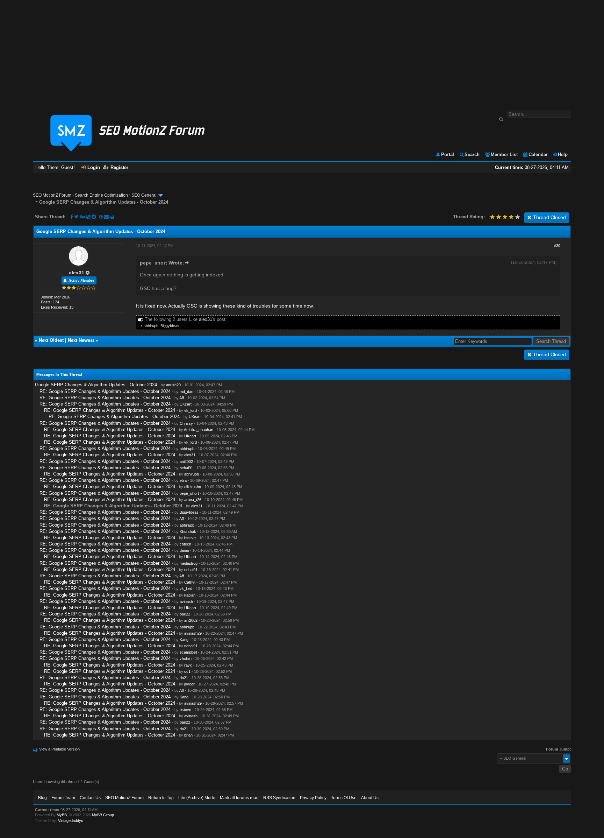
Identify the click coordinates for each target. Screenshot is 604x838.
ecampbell (188, 652)
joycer (189, 684)
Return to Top (161, 797)
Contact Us (90, 797)
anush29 (173, 385)
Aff (181, 398)
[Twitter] (76, 216)
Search (472, 154)
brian (188, 735)
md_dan (186, 391)
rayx (188, 665)
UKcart (186, 404)
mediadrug (188, 563)
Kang (184, 640)
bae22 (185, 614)
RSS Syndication (279, 797)
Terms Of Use (344, 797)
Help (563, 154)
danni (184, 550)
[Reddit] (94, 216)
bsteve (190, 538)
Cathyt (189, 582)
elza (183, 480)
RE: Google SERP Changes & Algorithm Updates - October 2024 (105, 391)
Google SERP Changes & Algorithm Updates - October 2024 (96, 384)
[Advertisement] (302, 52)
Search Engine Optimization (101, 195)
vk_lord (190, 410)
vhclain (186, 658)
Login (93, 167)
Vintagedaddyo (70, 820)
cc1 (187, 671)
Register (119, 167)
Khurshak (188, 531)
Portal (447, 154)
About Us (370, 797)
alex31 (76, 272)
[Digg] (82, 216)
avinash (186, 601)
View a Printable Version (59, 749)
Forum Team (63, 797)
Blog (42, 797)
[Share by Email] (107, 216)
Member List (504, 154)
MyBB (62, 815)
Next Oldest (51, 340)
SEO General (144, 195)
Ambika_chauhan (198, 430)
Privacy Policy (313, 797)
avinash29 (193, 633)
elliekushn (192, 487)
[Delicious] (88, 216)
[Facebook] (71, 216)
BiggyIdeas (169, 326)
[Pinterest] (101, 216)
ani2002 (186, 461)
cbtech (185, 544)
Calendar (538, 154)
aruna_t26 (192, 500)
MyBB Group (103, 815)
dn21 (184, 678)
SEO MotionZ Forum (52, 195)
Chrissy (186, 423)
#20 (557, 246)
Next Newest (81, 340)
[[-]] (140, 319)
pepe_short (189, 493)
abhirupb (151, 326)
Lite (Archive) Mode (196, 797)
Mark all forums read (239, 797)
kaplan (189, 595)
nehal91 (186, 468)
